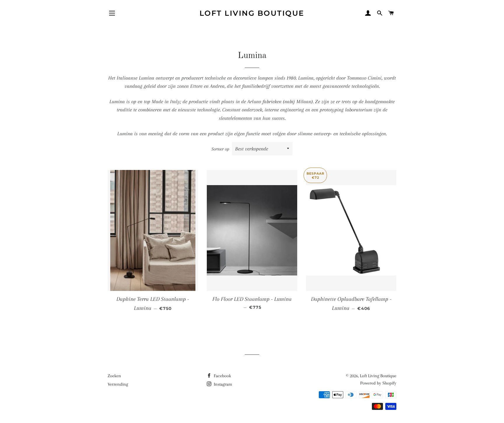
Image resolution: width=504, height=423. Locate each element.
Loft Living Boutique (252, 13)
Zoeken (114, 375)
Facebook (222, 375)
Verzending (118, 384)
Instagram (222, 384)
